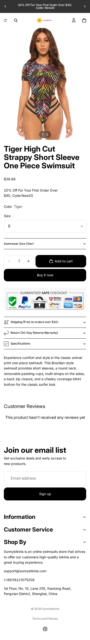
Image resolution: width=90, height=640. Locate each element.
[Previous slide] (5, 6)
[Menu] (5, 20)
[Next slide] (84, 6)
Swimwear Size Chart (19, 243)
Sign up (45, 494)
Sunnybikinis (50, 609)
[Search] (16, 20)
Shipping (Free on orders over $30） (35, 322)
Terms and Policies (45, 618)
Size (7, 216)
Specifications (20, 343)
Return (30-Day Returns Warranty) (34, 332)
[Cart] (84, 20)
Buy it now (45, 275)
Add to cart (64, 261)
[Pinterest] (45, 629)
